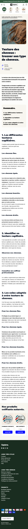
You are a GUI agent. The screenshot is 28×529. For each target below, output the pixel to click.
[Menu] (1, 4)
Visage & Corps (5, 498)
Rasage (3, 496)
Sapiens (7, 522)
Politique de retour (6, 475)
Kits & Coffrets (5, 491)
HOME (3, 16)
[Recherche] (5, 4)
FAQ (2, 463)
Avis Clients (4, 461)
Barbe (3, 493)
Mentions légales (6, 472)
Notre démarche (5, 458)
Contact (3, 456)
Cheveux (3, 495)
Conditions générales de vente (10, 474)
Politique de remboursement (9, 481)
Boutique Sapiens (6, 489)
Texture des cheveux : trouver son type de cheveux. (12, 17)
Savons (3, 500)
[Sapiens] (14, 5)
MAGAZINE (7, 16)
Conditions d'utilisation (7, 479)
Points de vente (5, 460)
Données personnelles (7, 477)
